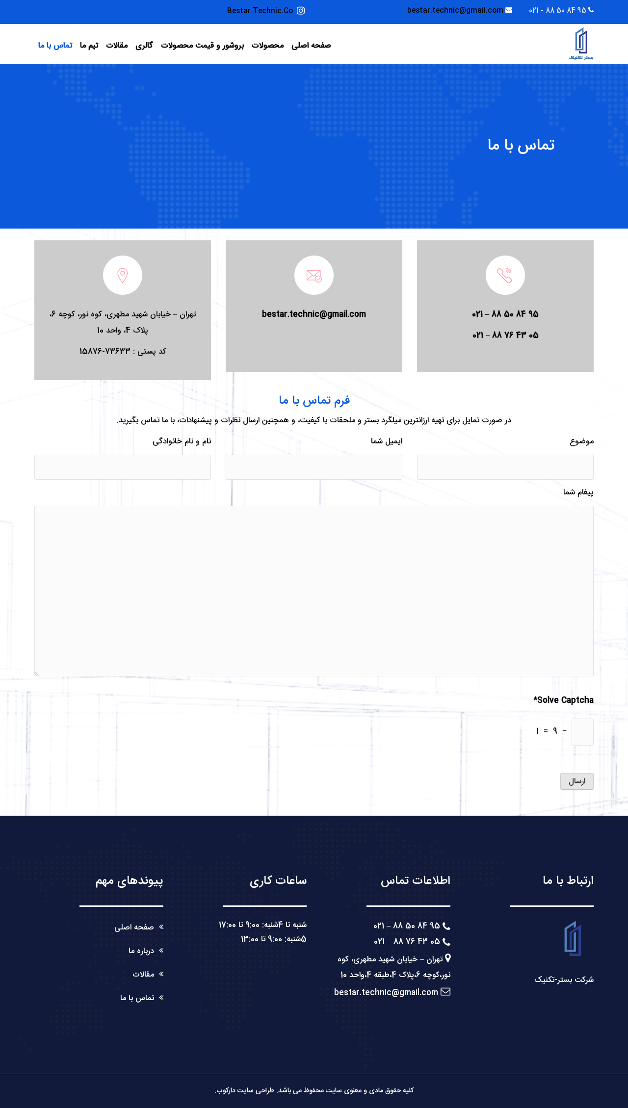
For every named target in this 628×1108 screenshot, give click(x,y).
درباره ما (141, 951)
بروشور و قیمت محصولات (202, 45)
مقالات (117, 45)
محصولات (268, 45)
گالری (144, 45)
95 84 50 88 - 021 (557, 11)
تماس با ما (55, 45)
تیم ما (89, 45)
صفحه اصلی (311, 45)
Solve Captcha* (564, 700)
